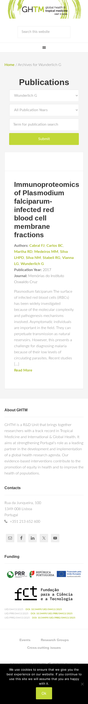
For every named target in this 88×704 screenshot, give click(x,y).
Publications (44, 82)
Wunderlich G (32, 264)
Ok (44, 693)
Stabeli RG (51, 258)
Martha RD (23, 252)
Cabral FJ (37, 245)
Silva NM (33, 258)
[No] (82, 684)
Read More (23, 370)
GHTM (44, 9)
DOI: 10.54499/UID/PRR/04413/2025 (52, 613)
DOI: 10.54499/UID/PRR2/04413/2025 (53, 618)
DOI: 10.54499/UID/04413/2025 (44, 609)
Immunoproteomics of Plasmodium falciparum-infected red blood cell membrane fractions (46, 210)
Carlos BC (54, 245)
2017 (47, 270)
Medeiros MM (46, 252)
